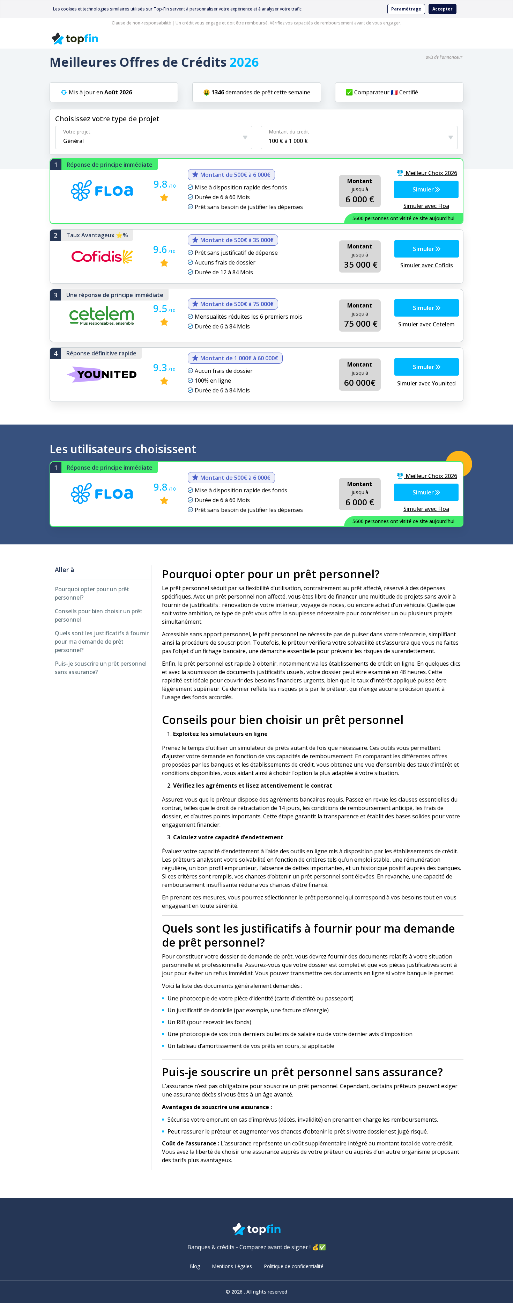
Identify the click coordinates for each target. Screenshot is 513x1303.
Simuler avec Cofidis (426, 265)
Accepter (442, 9)
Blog (194, 1266)
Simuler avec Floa (426, 206)
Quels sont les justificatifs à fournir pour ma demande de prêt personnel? (102, 641)
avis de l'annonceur (444, 57)
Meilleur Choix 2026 (430, 173)
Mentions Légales (232, 1266)
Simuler (423, 189)
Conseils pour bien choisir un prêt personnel (98, 615)
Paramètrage (406, 9)
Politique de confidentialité (294, 1266)
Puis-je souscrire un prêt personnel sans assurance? (101, 668)
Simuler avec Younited (426, 383)
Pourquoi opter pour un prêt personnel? (92, 593)
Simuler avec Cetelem (426, 324)
